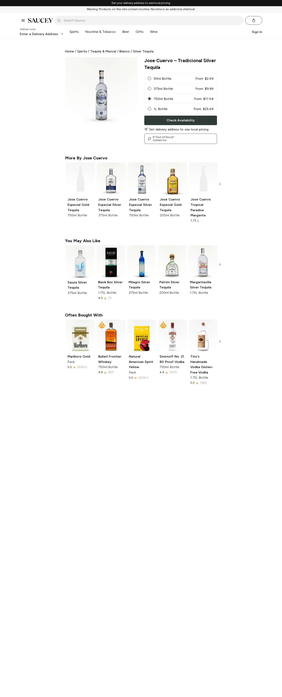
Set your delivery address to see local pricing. (141, 3)
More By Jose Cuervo (86, 157)
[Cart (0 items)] (253, 20)
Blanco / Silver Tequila (136, 51)
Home (69, 51)
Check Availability (181, 120)
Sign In (257, 32)
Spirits (82, 51)
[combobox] (151, 20)
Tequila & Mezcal (103, 51)
